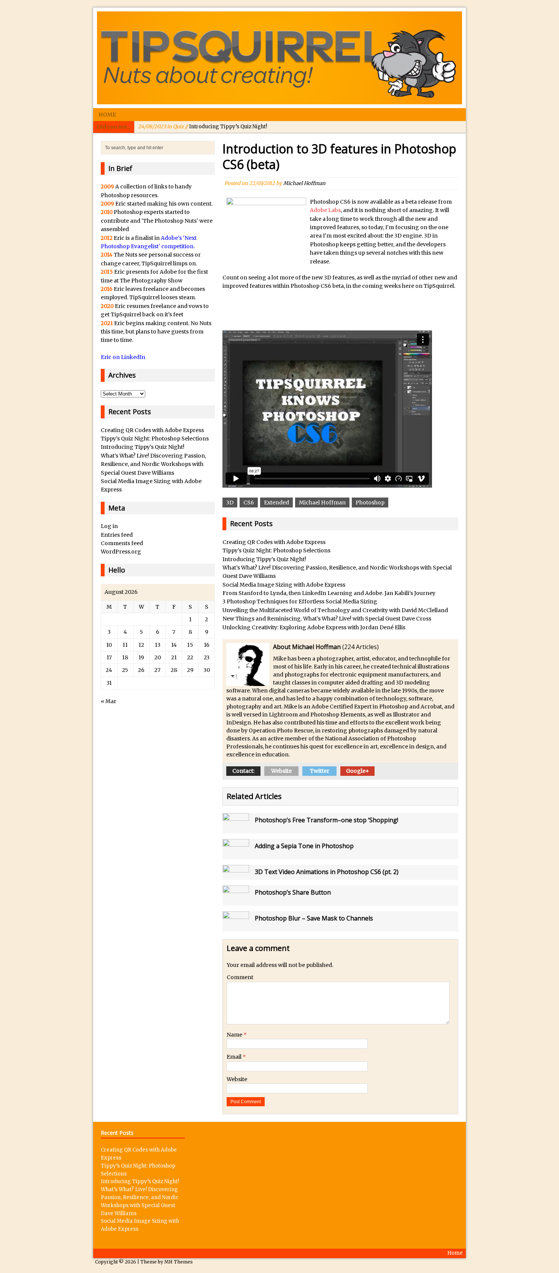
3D (229, 502)
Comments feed (122, 543)
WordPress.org (121, 551)
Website (281, 770)
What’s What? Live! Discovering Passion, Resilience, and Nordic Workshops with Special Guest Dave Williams (153, 464)
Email (235, 1056)
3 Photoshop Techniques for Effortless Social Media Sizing (299, 601)
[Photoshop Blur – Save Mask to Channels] (235, 927)
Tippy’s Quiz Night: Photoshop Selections (276, 550)
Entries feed (117, 534)
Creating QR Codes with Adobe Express (274, 542)
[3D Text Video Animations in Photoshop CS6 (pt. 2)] (235, 875)
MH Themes (178, 1262)
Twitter (319, 770)
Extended (276, 502)
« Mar (108, 701)
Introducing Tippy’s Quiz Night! (202, 126)
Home (107, 114)
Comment (240, 977)
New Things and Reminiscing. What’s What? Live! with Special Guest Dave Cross (326, 618)
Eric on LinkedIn (123, 357)
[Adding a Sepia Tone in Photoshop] (235, 854)
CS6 (248, 502)
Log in (109, 526)
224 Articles (360, 647)
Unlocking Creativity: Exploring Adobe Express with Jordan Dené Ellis (313, 627)
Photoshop (370, 502)
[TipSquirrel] (279, 58)
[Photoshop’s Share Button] (235, 901)
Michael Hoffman (304, 183)
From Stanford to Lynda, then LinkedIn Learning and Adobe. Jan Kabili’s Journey (328, 593)
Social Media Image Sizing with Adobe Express (283, 584)
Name (235, 1034)
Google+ (357, 770)
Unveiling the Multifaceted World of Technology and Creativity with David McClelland (335, 610)
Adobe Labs (325, 210)
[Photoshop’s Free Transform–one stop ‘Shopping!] (235, 828)
